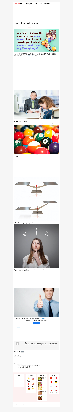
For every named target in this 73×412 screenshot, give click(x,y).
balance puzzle (30, 55)
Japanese (51, 392)
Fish (32, 386)
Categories (27, 3)
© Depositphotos (36, 119)
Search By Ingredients (47, 3)
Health (29, 391)
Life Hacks (33, 391)
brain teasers (44, 318)
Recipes (31, 3)
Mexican (56, 392)
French (56, 379)
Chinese (51, 379)
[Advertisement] (36, 12)
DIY (28, 386)
